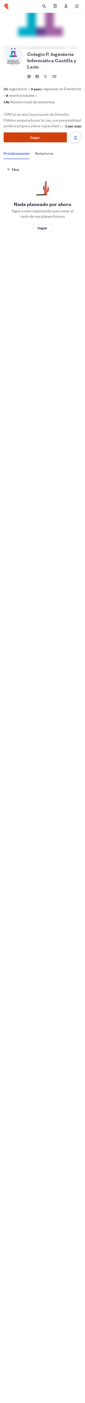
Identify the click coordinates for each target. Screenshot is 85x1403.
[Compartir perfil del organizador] (75, 137)
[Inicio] (6, 6)
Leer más (73, 125)
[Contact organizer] (54, 76)
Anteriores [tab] (44, 153)
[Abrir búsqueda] (44, 6)
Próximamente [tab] (16, 153)
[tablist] (28, 154)
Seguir (35, 137)
